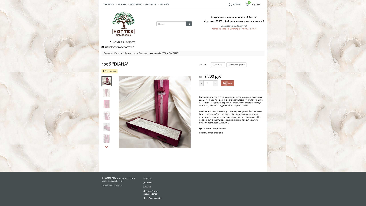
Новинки (109, 4)
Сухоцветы (218, 64)
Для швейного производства (150, 192)
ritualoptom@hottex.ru (120, 47)
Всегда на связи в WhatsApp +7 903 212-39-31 (234, 28)
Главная (147, 178)
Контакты (150, 4)
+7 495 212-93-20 (124, 42)
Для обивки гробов (152, 198)
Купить (228, 83)
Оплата (122, 4)
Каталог (164, 4)
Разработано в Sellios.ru (112, 185)
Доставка (135, 4)
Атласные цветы (236, 64)
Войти (237, 4)
